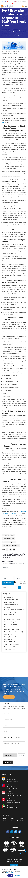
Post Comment (7, 583)
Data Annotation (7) (9, 617)
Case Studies (20, 821)
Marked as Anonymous (23, 583)
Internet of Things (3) (10, 622)
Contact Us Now (9, 697)
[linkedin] (11, 833)
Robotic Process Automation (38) (13, 632)
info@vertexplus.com (12, 781)
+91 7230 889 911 (16, 861)
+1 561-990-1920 (10, 786)
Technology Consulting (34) (12, 644)
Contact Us (14, 865)
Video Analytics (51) (9, 646)
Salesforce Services (8, 538)
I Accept (10, 875)
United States (11, 1)
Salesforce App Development (11, 545)
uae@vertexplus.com (12, 807)
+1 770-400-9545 (10, 800)
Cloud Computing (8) (10, 612)
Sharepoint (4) (8, 639)
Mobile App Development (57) (12, 627)
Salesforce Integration (9, 542)
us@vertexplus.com (11, 788)
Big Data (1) (7, 607)
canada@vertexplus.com (13, 802)
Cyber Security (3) (9, 614)
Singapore (23, 1)
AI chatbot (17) (8, 597)
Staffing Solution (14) (10, 642)
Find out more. (10, 872)
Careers (21, 818)
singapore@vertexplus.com (13, 795)
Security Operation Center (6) (12, 637)
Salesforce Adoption (8, 535)
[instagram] (19, 833)
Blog (12, 821)
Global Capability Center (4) (12, 619)
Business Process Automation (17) (14, 609)
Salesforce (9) (8, 634)
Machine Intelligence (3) (11, 624)
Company (12, 818)
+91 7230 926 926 (11, 780)
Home (4, 818)
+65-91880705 (10, 793)
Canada (17, 1)
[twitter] (15, 833)
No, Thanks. (18, 875)
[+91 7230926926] (22, 6)
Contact (5, 821)
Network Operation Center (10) (12, 629)
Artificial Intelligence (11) (11, 604)
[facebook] (7, 833)
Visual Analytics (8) (9, 649)
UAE (15, 3)
